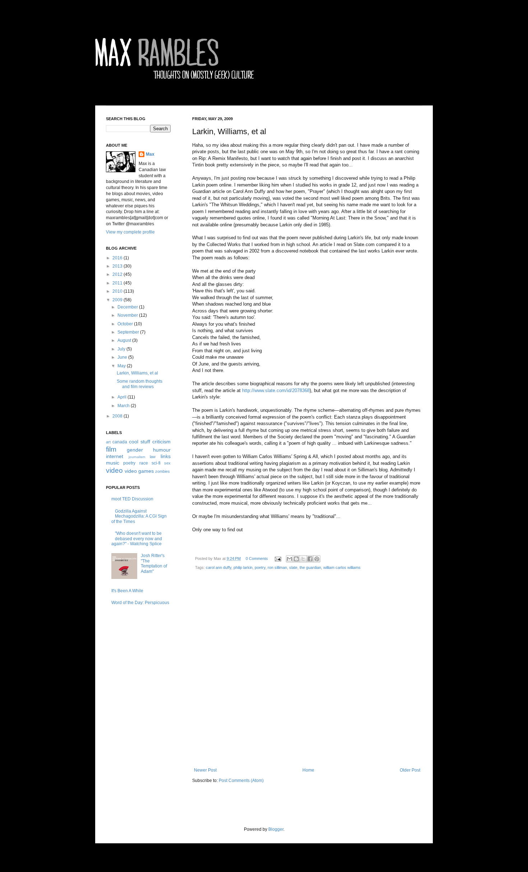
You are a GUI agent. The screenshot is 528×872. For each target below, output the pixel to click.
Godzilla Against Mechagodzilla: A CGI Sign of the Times (139, 516)
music (112, 463)
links (166, 456)
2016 (118, 257)
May (122, 365)
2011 (118, 283)
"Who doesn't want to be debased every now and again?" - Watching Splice (136, 538)
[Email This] (289, 558)
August (124, 340)
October (125, 323)
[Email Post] (277, 558)
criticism (161, 441)
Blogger (275, 829)
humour (162, 450)
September (128, 332)
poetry (260, 567)
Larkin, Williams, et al (137, 373)
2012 (118, 274)
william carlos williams (342, 567)
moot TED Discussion (132, 498)
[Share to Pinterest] (316, 558)
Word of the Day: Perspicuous (140, 602)
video (114, 470)
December (128, 307)
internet (114, 456)
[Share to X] (303, 558)
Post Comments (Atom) (241, 780)
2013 (118, 266)
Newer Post (205, 770)
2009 (118, 299)
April (122, 397)
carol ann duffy (218, 567)
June (122, 357)
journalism (137, 457)
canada (119, 441)
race (143, 463)
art (108, 442)
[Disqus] (307, 671)
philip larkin (243, 567)
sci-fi (156, 463)
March (124, 405)
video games (139, 471)
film (111, 449)
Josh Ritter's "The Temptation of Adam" (154, 563)
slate (293, 567)
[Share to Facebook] (310, 558)
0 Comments (257, 558)
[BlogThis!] (296, 558)
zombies (162, 471)
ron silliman (277, 567)
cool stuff (139, 441)
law (153, 456)
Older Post (410, 770)
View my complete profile (130, 232)
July (121, 349)
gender (135, 450)
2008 (118, 416)
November (128, 315)
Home (308, 770)
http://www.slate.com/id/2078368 (276, 390)
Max (150, 154)
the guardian (310, 567)
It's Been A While (127, 590)
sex (167, 463)
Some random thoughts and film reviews (139, 384)
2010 (118, 291)
